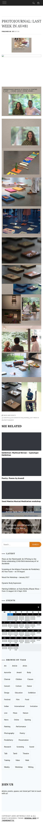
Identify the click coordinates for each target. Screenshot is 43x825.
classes (30, 679)
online (16, 720)
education (19, 692)
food (27, 699)
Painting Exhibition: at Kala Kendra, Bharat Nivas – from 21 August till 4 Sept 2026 (21, 590)
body (29, 672)
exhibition (32, 692)
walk (27, 760)
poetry (22, 733)
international (19, 706)
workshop (19, 767)
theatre (26, 753)
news (6, 720)
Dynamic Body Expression (11, 583)
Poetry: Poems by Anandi (13, 478)
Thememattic (8, 820)
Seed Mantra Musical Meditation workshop (21, 501)
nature (25, 713)
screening (20, 747)
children (19, 679)
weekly (7, 767)
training (7, 760)
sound (31, 747)
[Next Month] (38, 607)
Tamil (15, 753)
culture (18, 686)
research (7, 747)
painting (7, 726)
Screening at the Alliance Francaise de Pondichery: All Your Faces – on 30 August (21, 570)
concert (7, 686)
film (17, 699)
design (6, 692)
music (15, 713)
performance (21, 726)
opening (28, 720)
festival (7, 699)
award (19, 672)
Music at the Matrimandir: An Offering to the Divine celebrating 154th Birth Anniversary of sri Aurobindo (20, 561)
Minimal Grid (30, 818)
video (18, 760)
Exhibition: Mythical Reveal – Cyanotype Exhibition (20, 453)
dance (29, 686)
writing (30, 767)
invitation (34, 706)
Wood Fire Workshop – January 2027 (15, 577)
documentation (17, 417)
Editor (16, 31)
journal (26, 417)
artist (25, 666)
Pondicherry (8, 740)
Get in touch (36, 791)
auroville (7, 417)
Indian (6, 706)
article (14, 666)
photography (9, 420)
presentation (24, 740)
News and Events (10, 415)
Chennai (7, 679)
